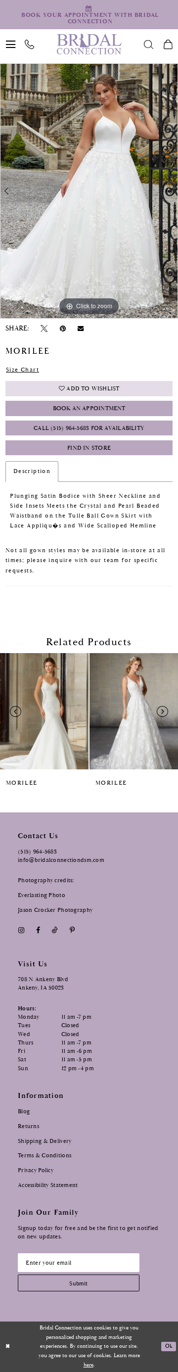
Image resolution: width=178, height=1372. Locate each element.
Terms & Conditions (44, 1155)
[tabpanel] (89, 191)
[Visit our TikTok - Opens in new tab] (54, 930)
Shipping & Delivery (44, 1141)
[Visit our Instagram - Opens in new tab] (21, 930)
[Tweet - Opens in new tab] (44, 328)
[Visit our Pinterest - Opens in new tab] (72, 930)
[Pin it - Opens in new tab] (62, 328)
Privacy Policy (35, 1170)
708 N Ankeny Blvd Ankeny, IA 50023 (43, 983)
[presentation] (44, 711)
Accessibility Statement (48, 1185)
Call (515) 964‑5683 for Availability (89, 428)
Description (31, 471)
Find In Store (89, 448)
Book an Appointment (89, 408)
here (88, 1365)
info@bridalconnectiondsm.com (61, 860)
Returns (28, 1126)
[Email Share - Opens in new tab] (80, 328)
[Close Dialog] (8, 1346)
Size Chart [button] (22, 370)
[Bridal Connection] (89, 44)
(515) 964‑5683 (37, 851)
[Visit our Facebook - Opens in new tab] (38, 930)
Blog (24, 1111)
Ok (169, 1346)
